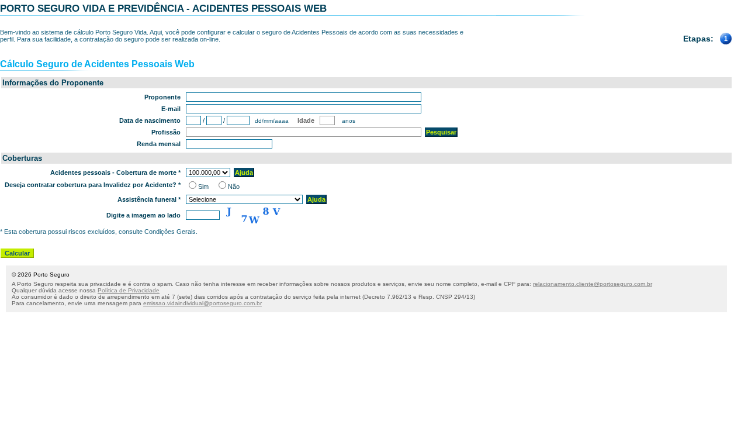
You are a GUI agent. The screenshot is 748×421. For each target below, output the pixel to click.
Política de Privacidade (129, 290)
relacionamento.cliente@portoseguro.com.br (592, 284)
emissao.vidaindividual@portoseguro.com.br (202, 303)
